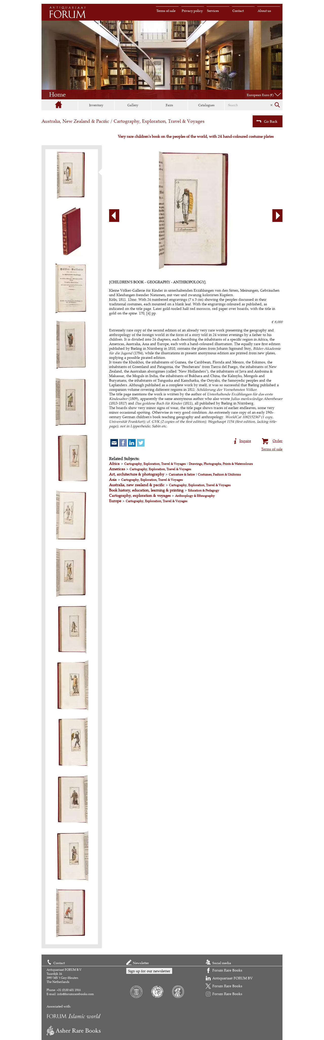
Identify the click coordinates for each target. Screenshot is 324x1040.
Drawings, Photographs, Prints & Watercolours (221, 464)
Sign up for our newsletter (149, 970)
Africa (114, 463)
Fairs (169, 105)
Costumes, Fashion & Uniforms (219, 474)
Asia (113, 479)
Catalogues (206, 105)
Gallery (132, 105)
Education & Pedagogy (203, 490)
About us (264, 10)
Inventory (96, 105)
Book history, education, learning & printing (146, 490)
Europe (115, 500)
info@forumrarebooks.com (75, 994)
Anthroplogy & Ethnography (195, 495)
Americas (117, 468)
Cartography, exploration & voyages (140, 495)
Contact (238, 10)
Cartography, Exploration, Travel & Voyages (159, 121)
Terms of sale (165, 10)
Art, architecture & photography (136, 474)
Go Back (270, 121)
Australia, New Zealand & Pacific (75, 121)
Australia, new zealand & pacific (137, 484)
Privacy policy (192, 10)
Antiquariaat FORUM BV (232, 978)
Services (213, 10)
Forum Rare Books (227, 970)
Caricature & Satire (182, 474)
